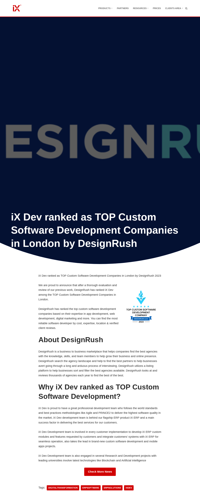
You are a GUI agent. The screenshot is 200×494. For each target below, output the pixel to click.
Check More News (100, 471)
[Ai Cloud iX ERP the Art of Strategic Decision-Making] (16, 8)
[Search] (186, 8)
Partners (123, 8)
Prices (157, 8)
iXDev (129, 488)
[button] (111, 8)
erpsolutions (112, 488)
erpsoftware (90, 488)
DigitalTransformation (63, 488)
